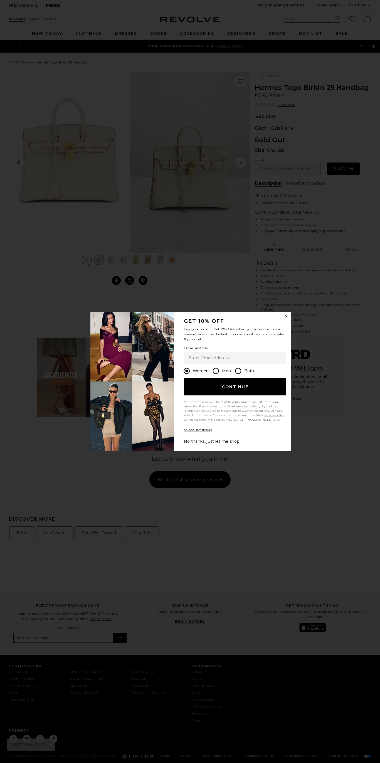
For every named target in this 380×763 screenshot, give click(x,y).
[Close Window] (286, 316)
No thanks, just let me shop (212, 441)
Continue (235, 386)
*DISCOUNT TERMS (198, 430)
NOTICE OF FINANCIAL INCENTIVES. (254, 420)
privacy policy (274, 415)
